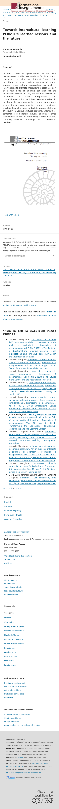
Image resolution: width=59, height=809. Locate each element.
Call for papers (10, 580)
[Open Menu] (3, 3)
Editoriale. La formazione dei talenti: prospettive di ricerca (32, 361)
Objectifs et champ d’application (18, 556)
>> (22, 488)
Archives (49, 9)
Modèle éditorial (11, 594)
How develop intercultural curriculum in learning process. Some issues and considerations (32, 400)
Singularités (9, 660)
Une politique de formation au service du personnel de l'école (32, 384)
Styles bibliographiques (15, 255)
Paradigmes (9, 648)
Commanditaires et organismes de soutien (22, 725)
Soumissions (9, 559)
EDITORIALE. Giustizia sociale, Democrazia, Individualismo (32, 465)
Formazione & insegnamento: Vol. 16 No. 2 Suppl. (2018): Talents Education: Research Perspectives (32, 365)
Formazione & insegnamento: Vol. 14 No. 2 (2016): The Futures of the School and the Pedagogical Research (32, 377)
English (7, 502)
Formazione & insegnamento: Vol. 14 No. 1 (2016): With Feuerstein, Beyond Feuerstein (32, 482)
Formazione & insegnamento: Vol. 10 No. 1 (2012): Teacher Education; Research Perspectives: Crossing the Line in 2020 (32, 390)
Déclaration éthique (12, 690)
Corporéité (8, 622)
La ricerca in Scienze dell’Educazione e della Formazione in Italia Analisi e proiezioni (32, 342)
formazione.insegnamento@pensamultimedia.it (23, 772)
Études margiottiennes (14, 643)
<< (4, 488)
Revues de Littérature (13, 639)
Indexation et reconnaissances (17, 714)
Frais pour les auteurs (13, 590)
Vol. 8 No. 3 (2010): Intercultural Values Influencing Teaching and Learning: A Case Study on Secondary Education (29, 14)
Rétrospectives (10, 656)
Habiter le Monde (11, 635)
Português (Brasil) (13, 515)
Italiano (8, 506)
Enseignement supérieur (14, 626)
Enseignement (10, 665)
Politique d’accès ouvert (14, 683)
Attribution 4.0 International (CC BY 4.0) (19, 305)
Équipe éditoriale (11, 721)
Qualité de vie (10, 652)
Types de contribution (13, 587)
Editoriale (50, 431)
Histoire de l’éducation (14, 630)
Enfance (7, 617)
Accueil (6, 9)
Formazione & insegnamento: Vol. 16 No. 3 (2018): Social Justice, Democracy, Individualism (32, 469)
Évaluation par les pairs (14, 693)
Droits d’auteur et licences (15, 686)
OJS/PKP (20, 757)
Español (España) (12, 510)
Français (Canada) (13, 519)
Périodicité (8, 697)
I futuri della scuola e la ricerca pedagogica (32, 372)
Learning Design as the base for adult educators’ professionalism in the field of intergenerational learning (32, 417)
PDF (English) (13, 215)
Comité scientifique (12, 718)
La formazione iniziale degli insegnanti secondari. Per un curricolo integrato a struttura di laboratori (32, 449)
